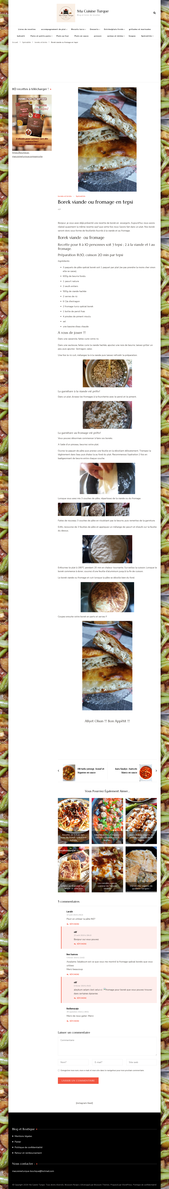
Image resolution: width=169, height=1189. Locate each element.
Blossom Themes (101, 1184)
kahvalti (21, 36)
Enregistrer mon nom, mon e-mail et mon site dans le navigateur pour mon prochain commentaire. (102, 1070)
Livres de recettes (27, 29)
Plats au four (62, 36)
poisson (98, 36)
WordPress (127, 1184)
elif (59, 209)
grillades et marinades (140, 29)
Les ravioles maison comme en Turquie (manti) (107, 886)
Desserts (94, 29)
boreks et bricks (65, 196)
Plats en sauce (81, 36)
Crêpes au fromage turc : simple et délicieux (73, 887)
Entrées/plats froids (113, 29)
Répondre (74, 924)
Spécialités (146, 36)
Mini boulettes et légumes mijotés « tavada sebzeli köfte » (107, 837)
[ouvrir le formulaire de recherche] (154, 13)
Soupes (132, 36)
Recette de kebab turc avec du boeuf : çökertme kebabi (74, 837)
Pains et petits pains (41, 36)
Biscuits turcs (77, 29)
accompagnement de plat (53, 29)
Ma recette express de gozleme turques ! (141, 887)
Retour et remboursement (28, 1152)
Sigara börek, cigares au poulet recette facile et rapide (141, 837)
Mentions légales (23, 1136)
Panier (18, 1141)
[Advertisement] (84, 62)
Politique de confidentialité (28, 1147)
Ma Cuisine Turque (93, 11)
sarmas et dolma (115, 36)
